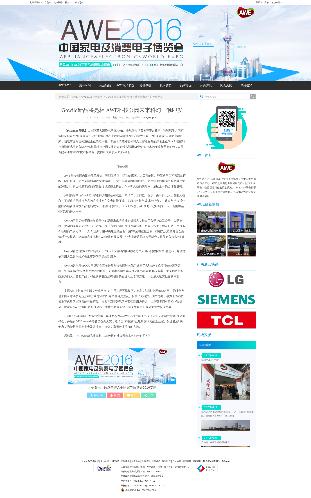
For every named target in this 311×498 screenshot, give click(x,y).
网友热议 (226, 85)
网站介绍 (104, 461)
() (98, 395)
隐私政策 (115, 461)
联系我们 (166, 461)
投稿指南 (145, 461)
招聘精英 (186, 461)
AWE (75, 96)
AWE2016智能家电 (91, 96)
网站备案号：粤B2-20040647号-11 (138, 481)
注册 (266, 2)
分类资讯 (206, 85)
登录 (258, 2)
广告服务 (125, 461)
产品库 (47, 2)
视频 (67, 2)
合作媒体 (135, 461)
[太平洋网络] (104, 467)
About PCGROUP (90, 461)
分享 (150, 395)
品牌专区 (185, 85)
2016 (64, 85)
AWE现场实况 (125, 85)
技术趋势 (165, 85)
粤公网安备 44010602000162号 (141, 490)
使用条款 (156, 461)
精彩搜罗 (246, 85)
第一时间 (85, 85)
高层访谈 (105, 85)
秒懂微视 (145, 85)
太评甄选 (58, 2)
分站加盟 (176, 461)
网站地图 (197, 461)
